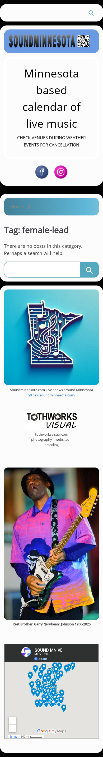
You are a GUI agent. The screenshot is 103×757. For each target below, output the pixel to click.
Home (17, 206)
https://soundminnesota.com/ (52, 395)
